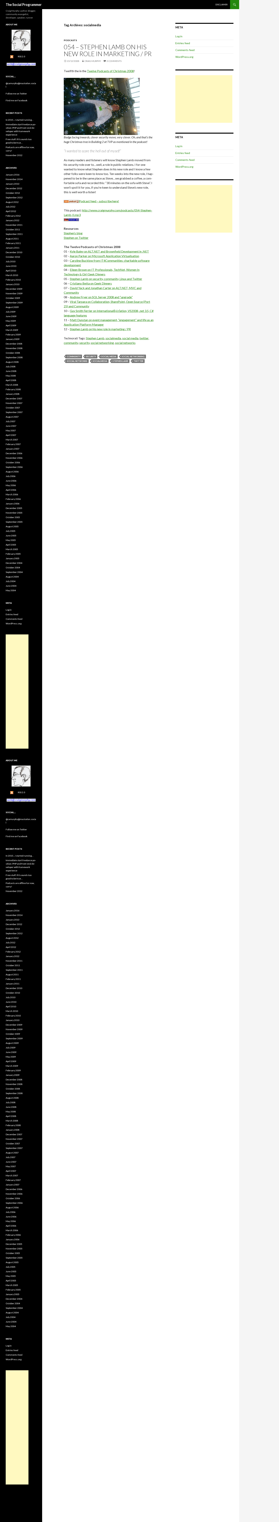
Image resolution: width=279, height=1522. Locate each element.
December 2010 (14, 252)
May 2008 (11, 375)
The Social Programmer (24, 4)
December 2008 (14, 343)
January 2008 (12, 393)
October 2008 (13, 352)
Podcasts (70, 40)
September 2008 (14, 357)
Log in (178, 36)
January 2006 (12, 503)
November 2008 (14, 348)
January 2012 (12, 220)
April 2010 (11, 270)
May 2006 (11, 485)
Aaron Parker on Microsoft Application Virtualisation (104, 256)
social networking (102, 343)
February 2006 (13, 499)
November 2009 (14, 293)
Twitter (138, 361)
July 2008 (10, 366)
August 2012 (12, 202)
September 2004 (14, 572)
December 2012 (14, 188)
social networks (125, 343)
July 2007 (10, 421)
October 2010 (13, 256)
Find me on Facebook (16, 100)
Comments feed (185, 50)
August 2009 (12, 307)
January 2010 (12, 284)
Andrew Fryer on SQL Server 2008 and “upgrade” (101, 297)
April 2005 (11, 544)
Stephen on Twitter (76, 237)
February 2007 (13, 444)
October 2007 (13, 407)
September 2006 (14, 467)
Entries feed (182, 43)
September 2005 (14, 521)
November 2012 (14, 155)
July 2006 (10, 476)
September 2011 (14, 234)
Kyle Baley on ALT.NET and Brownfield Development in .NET (109, 251)
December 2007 (14, 398)
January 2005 (12, 558)
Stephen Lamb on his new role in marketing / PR (100, 329)
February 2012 (13, 215)
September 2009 (14, 302)
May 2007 (11, 430)
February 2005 (13, 553)
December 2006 (14, 453)
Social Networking (133, 356)
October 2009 (13, 298)
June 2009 (11, 316)
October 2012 (13, 192)
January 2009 (12, 339)
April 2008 (11, 380)
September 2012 (14, 197)
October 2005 (13, 517)
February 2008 (13, 389)
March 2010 (12, 275)
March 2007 (12, 439)
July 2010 (10, 261)
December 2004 (14, 563)
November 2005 (14, 512)
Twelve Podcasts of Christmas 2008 (110, 71)
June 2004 (11, 585)
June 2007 (11, 425)
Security (91, 356)
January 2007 (12, 448)
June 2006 (11, 480)
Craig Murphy (92, 61)
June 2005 (11, 535)
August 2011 (12, 238)
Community (74, 356)
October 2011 (13, 229)
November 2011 (14, 224)
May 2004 (11, 590)
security (84, 343)
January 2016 (12, 174)
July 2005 (10, 531)
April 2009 (11, 325)
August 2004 (12, 576)
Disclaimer (221, 4)
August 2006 (12, 471)
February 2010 (13, 279)
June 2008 (11, 371)
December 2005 (14, 508)
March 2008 (12, 384)
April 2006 (11, 489)
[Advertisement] (203, 99)
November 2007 (14, 403)
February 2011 (13, 243)
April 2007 (11, 435)
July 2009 (10, 311)
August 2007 (12, 416)
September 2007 (14, 412)
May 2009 (11, 320)
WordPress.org (184, 56)
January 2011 (12, 247)
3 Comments (114, 61)
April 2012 (11, 211)
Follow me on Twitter (16, 93)
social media (130, 338)
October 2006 (13, 462)
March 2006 (12, 494)
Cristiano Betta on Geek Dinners (91, 283)
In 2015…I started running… (19, 119)
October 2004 (13, 567)
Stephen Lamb (95, 338)
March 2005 (12, 549)
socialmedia (113, 338)
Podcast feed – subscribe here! (99, 201)
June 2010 (11, 266)
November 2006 (14, 457)
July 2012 (10, 206)
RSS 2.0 (21, 56)
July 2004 (10, 581)
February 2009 (13, 334)
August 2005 (12, 526)
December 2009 (14, 288)
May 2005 (11, 540)
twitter (144, 338)
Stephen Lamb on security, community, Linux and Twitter (106, 279)
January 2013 (12, 183)
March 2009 (12, 330)
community (71, 343)
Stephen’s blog (73, 233)
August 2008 (12, 362)
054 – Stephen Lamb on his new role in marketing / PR (108, 50)
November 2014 (14, 179)
